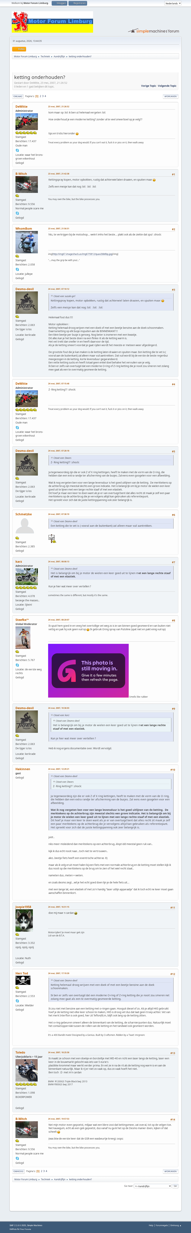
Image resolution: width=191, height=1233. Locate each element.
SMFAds (13, 1229)
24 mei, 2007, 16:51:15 (58, 906)
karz (18, 562)
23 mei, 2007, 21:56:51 (58, 228)
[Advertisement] (56, 66)
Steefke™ (22, 620)
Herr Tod (21, 973)
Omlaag (17, 96)
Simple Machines (34, 1225)
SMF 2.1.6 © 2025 (18, 1225)
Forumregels (162, 1225)
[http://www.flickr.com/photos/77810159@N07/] (17, 953)
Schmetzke (23, 514)
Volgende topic (167, 85)
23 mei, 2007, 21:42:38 (58, 173)
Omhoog (18, 1171)
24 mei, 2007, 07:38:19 (58, 514)
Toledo (20, 1052)
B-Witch (21, 174)
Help (151, 1225)
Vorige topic (148, 85)
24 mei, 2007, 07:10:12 (58, 288)
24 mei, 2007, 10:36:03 (58, 708)
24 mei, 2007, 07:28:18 (58, 450)
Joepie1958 (23, 907)
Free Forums (25, 1229)
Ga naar (128, 1185)
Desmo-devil (24, 289)
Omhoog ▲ (175, 1225)
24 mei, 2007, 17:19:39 (58, 973)
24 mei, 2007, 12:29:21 (58, 769)
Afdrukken (171, 96)
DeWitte (21, 106)
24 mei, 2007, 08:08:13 (58, 561)
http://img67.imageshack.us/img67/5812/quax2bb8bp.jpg (82, 254)
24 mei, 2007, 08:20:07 (58, 619)
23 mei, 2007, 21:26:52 (58, 106)
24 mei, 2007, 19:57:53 (58, 1118)
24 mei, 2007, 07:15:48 (58, 383)
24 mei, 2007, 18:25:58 (58, 1052)
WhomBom (23, 228)
